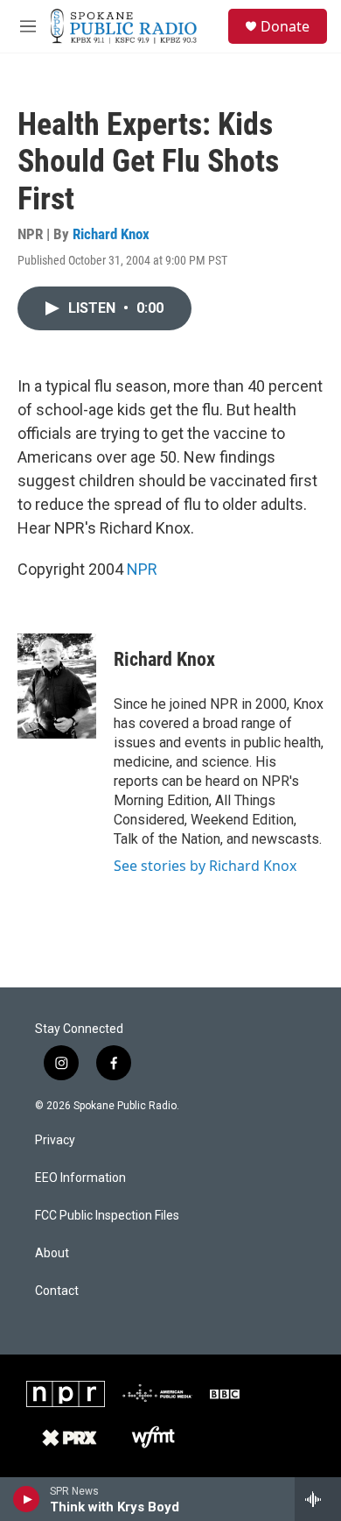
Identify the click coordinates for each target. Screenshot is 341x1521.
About (52, 1253)
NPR (142, 569)
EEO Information (80, 1178)
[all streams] (318, 1499)
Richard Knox (111, 234)
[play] (27, 1499)
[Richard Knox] (56, 686)
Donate (285, 26)
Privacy (55, 1140)
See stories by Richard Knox (205, 865)
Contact (57, 1291)
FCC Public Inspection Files (107, 1215)
